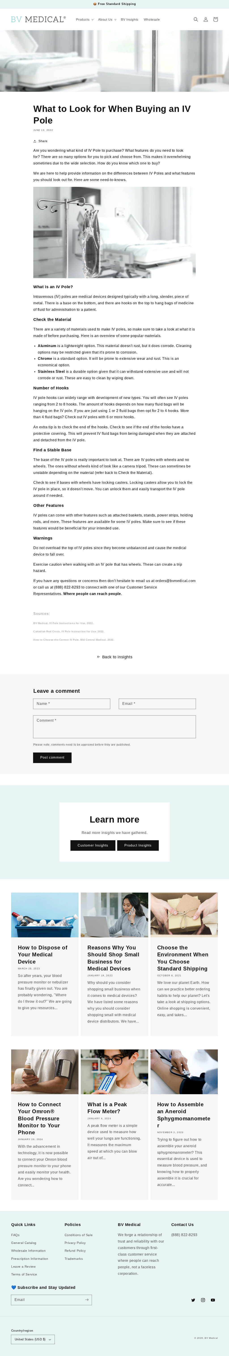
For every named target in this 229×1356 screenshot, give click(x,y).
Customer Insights (93, 845)
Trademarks (74, 1258)
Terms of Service (24, 1274)
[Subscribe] (87, 1300)
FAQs (15, 1235)
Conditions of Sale (79, 1235)
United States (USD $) (30, 1339)
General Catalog (23, 1243)
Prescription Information (29, 1258)
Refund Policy (75, 1250)
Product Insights (138, 845)
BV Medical (211, 1338)
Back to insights (117, 657)
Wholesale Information (28, 1250)
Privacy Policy (75, 1243)
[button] (196, 19)
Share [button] (43, 141)
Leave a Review (23, 1266)
